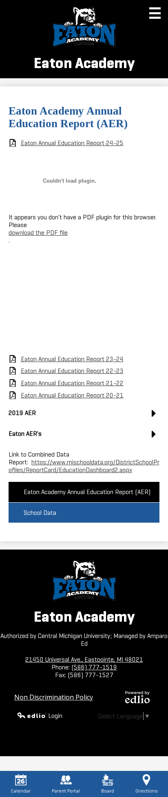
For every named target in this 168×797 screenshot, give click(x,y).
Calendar (21, 791)
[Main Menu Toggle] (155, 13)
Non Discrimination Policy (53, 697)
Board (107, 791)
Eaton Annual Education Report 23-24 (72, 359)
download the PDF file (38, 232)
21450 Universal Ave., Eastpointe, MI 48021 (84, 659)
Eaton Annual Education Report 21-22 (72, 383)
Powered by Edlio (137, 697)
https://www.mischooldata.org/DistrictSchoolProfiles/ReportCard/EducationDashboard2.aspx (84, 466)
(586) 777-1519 (94, 667)
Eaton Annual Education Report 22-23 (72, 371)
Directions (146, 791)
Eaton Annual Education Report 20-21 (72, 395)
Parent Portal (66, 791)
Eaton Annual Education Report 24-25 (72, 143)
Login (55, 716)
